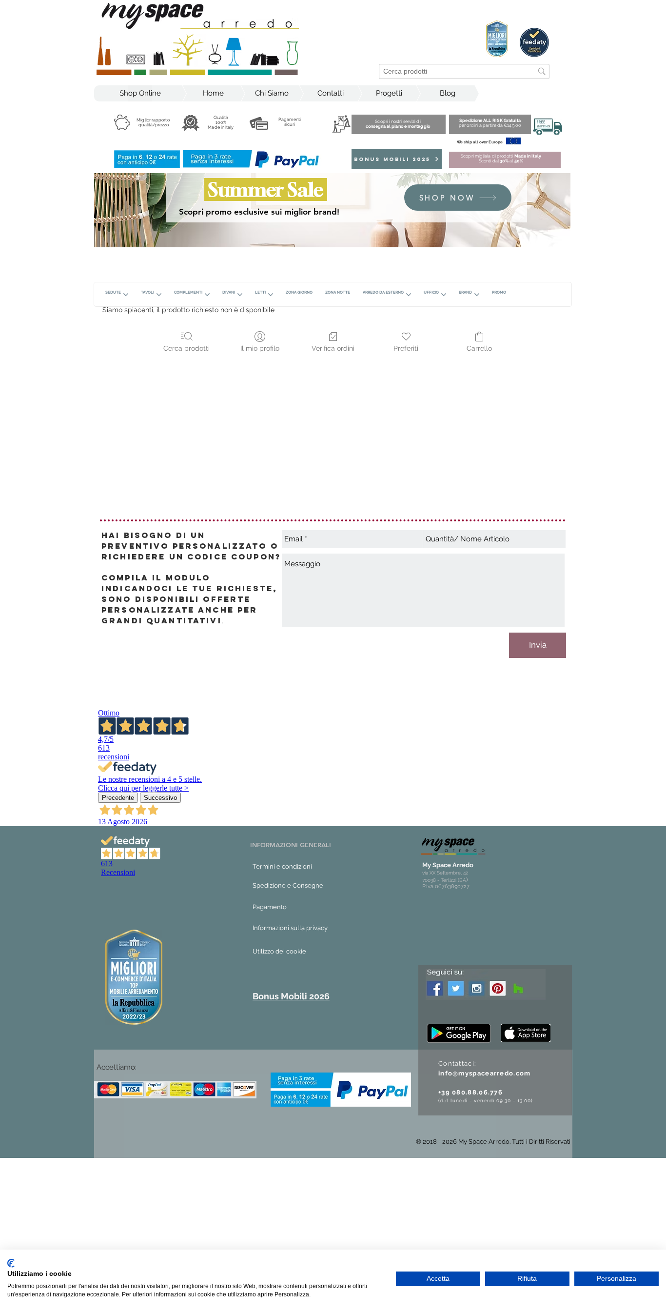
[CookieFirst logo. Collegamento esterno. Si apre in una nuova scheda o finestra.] (11, 1263)
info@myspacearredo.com (484, 1073)
